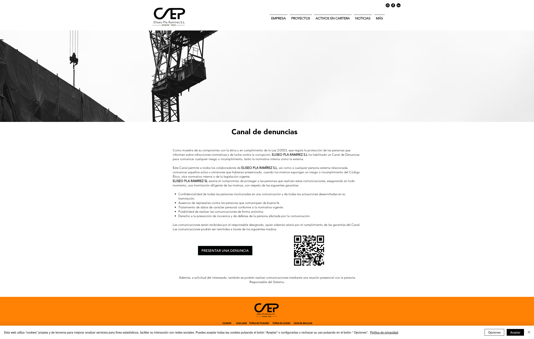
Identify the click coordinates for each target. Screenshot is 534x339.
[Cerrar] (528, 332)
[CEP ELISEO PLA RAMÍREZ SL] (398, 5)
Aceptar (515, 332)
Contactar (226, 322)
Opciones (494, 332)
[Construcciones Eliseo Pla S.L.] (393, 5)
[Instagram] (388, 5)
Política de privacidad (384, 332)
